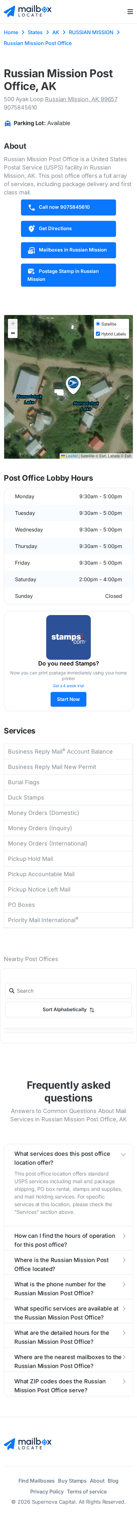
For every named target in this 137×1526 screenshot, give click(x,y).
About (97, 1480)
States (35, 32)
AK (55, 32)
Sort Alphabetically (65, 1009)
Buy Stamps (72, 1480)
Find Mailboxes (36, 1480)
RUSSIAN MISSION (91, 32)
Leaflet (71, 455)
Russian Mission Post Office (38, 43)
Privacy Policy (47, 1491)
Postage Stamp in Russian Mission (63, 275)
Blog (113, 1480)
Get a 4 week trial (68, 685)
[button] (73, 385)
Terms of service (86, 1491)
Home (11, 32)
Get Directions (55, 228)
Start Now (68, 699)
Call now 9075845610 (64, 207)
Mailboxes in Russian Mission (73, 250)
